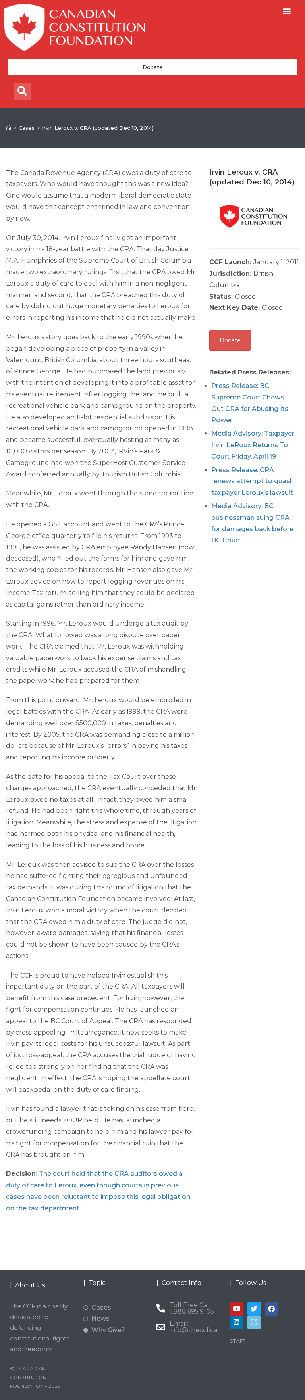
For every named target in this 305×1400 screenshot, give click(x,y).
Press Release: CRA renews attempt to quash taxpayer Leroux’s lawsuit (252, 481)
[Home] (8, 128)
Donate (153, 67)
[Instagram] (254, 1322)
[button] (286, 10)
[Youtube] (236, 1309)
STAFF (237, 1341)
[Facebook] (271, 1309)
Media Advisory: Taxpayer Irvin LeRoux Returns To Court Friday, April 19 (252, 445)
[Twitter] (254, 1309)
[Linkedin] (236, 1322)
